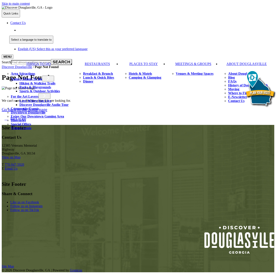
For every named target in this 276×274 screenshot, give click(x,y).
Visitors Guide (21, 128)
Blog (231, 77)
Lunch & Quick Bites (98, 77)
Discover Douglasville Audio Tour (44, 105)
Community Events (25, 108)
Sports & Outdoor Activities (39, 91)
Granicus (76, 270)
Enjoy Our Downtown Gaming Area (37, 116)
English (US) (53, 30)
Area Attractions (23, 73)
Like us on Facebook (24, 202)
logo (239, 240)
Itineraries (18, 120)
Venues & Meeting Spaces (194, 73)
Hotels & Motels (140, 73)
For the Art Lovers (24, 96)
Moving (233, 89)
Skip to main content (16, 3)
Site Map (8, 266)
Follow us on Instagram (26, 206)
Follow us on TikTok (24, 210)
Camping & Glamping (145, 77)
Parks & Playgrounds (35, 87)
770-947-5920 (14, 164)
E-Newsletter (237, 97)
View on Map (11, 157)
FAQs (232, 81)
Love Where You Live (35, 101)
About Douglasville (246, 64)
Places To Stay (143, 64)
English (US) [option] (53, 49)
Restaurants (97, 64)
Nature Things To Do (26, 79)
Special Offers (21, 124)
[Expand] (8, 69)
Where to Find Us (241, 93)
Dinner (88, 81)
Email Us (11, 168)
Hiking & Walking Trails (37, 83)
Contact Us (236, 101)
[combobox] (31, 40)
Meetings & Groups (193, 64)
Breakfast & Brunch (98, 73)
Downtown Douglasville (28, 112)
